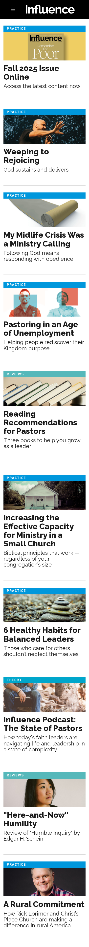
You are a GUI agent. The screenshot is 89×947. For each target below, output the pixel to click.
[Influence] (44, 9)
